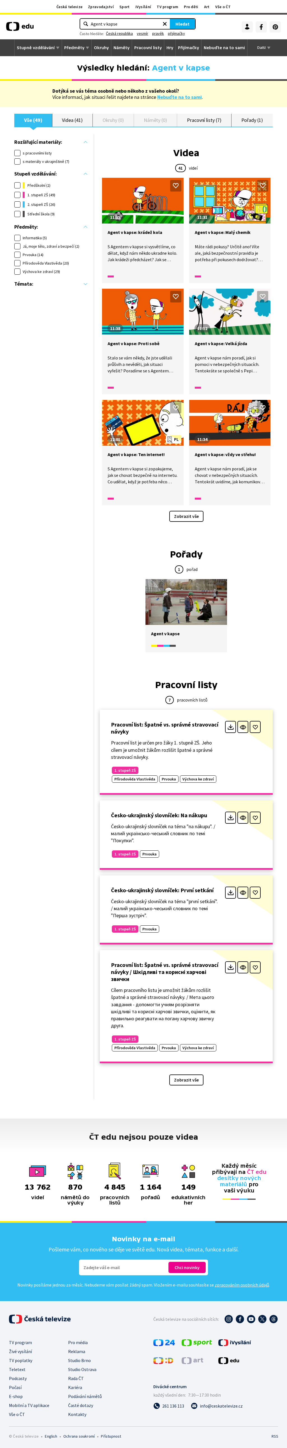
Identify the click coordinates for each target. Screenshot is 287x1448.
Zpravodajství (101, 6)
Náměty (121, 47)
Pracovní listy (148, 47)
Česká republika (119, 33)
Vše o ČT (223, 6)
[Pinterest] (275, 27)
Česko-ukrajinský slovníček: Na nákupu (159, 815)
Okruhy (101, 47)
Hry (169, 47)
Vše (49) (33, 120)
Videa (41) (72, 120)
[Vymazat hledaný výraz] (165, 24)
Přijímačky (188, 47)
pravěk (158, 33)
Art (207, 6)
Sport (124, 6)
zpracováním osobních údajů (242, 1285)
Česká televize (69, 6)
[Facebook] (261, 27)
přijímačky (176, 33)
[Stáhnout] (230, 727)
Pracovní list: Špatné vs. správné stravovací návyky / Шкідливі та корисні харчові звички (164, 971)
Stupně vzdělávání (36, 47)
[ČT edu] (20, 28)
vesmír (142, 33)
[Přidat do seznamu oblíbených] (175, 185)
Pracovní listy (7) (204, 120)
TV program (167, 6)
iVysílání (143, 6)
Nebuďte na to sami (179, 97)
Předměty (74, 47)
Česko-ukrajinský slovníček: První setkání (162, 890)
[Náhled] (242, 727)
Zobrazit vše (186, 516)
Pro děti (191, 6)
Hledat (182, 24)
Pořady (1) (252, 120)
